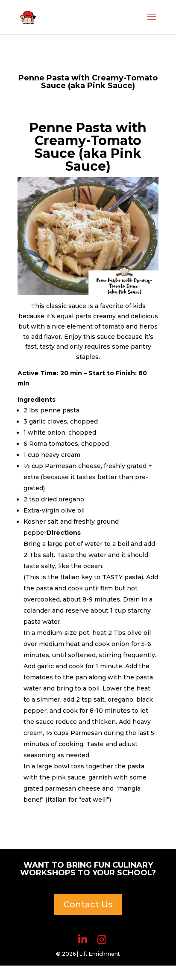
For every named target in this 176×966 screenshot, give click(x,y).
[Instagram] (101, 939)
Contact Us (88, 904)
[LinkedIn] (82, 939)
